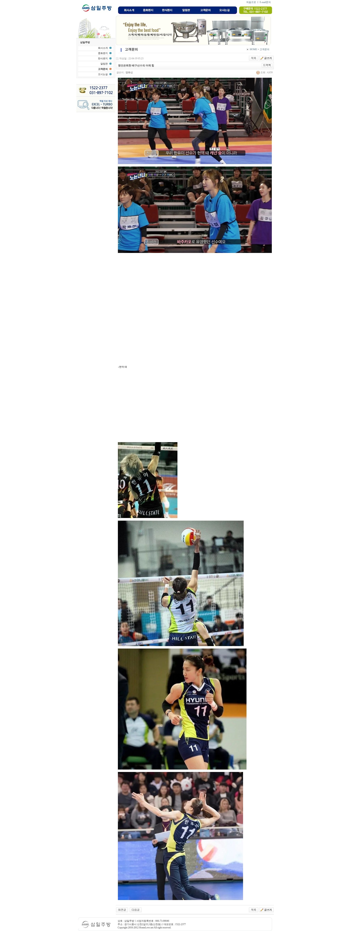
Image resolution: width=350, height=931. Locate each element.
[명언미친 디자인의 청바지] (135, 909)
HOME (253, 49)
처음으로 (251, 2)
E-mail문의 (265, 2)
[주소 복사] (267, 65)
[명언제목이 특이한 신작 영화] (122, 909)
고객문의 (264, 49)
